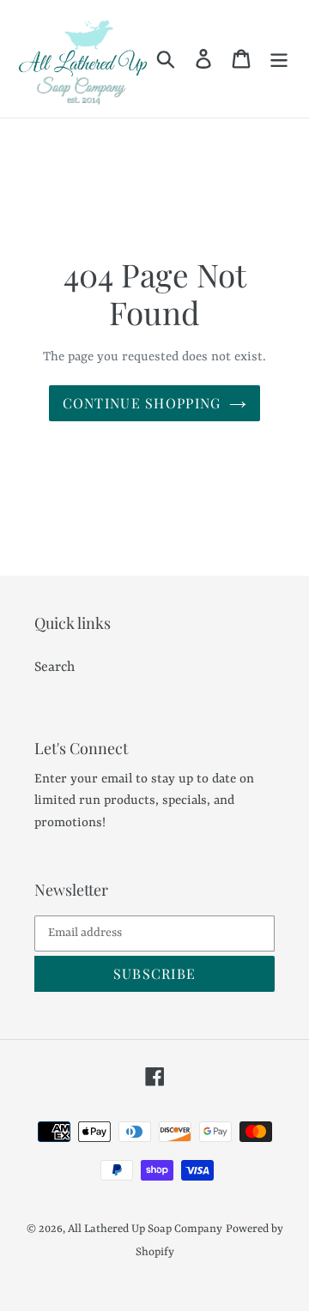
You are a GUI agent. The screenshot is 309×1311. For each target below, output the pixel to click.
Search (54, 667)
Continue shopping (142, 403)
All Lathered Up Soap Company (145, 1229)
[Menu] (279, 59)
